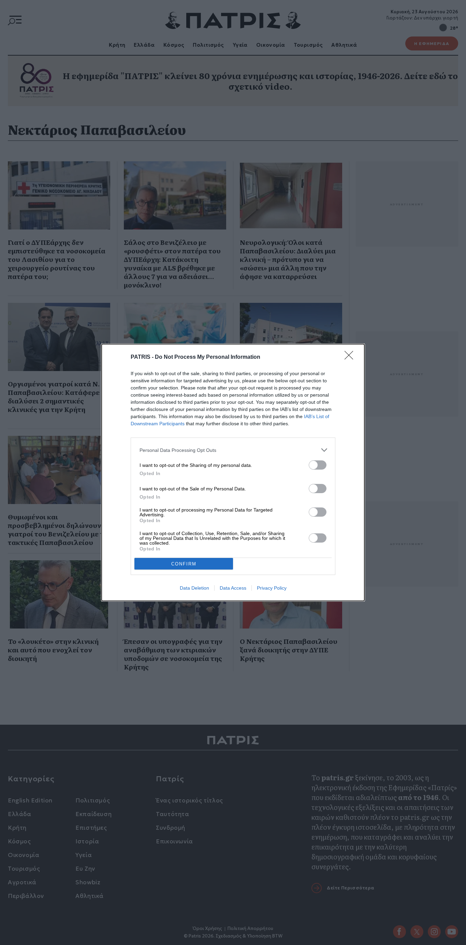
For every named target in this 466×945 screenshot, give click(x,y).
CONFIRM (183, 563)
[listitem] (233, 450)
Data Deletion (194, 588)
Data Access (233, 588)
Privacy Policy (272, 588)
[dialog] (233, 472)
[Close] (351, 357)
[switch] (317, 465)
